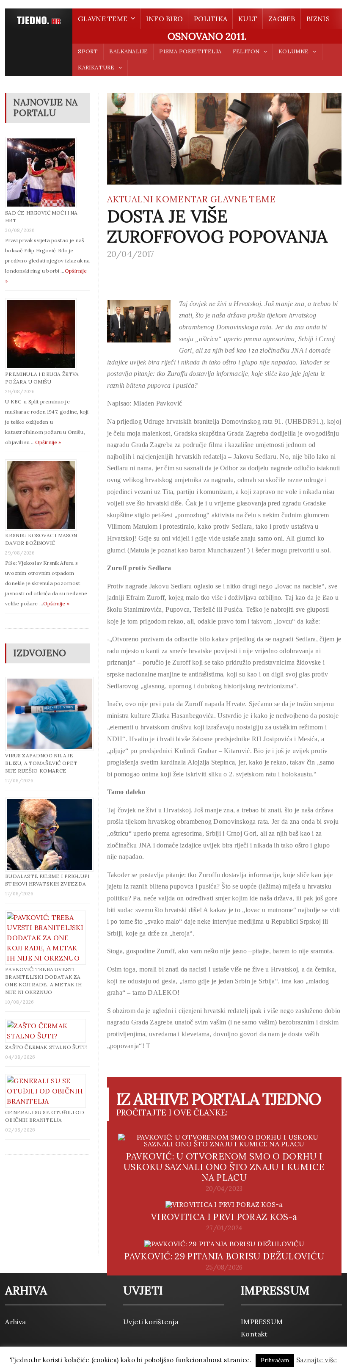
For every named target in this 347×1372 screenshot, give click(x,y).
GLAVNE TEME (242, 199)
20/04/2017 (130, 254)
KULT (247, 18)
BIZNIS (318, 18)
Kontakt (254, 1334)
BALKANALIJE (128, 51)
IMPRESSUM (262, 1321)
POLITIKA (210, 18)
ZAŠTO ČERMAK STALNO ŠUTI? (46, 1047)
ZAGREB (281, 18)
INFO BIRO (164, 18)
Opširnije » (48, 442)
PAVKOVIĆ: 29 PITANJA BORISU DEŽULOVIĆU (224, 1256)
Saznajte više (316, 1360)
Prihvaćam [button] (275, 1360)
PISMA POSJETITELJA (190, 51)
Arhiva (15, 1321)
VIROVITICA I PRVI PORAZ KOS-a (224, 1217)
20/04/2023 (224, 1189)
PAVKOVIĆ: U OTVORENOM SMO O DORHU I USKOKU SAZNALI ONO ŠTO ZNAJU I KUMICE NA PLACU (224, 1167)
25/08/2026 (224, 1267)
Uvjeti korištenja (151, 1321)
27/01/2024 (224, 1228)
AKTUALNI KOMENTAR (157, 199)
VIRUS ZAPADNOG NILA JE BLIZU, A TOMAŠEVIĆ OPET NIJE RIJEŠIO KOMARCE (41, 763)
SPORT (88, 51)
